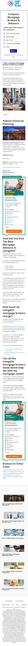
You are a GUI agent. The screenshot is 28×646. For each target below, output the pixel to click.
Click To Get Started (13, 231)
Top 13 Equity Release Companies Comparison (12, 571)
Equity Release (10, 224)
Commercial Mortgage (13, 43)
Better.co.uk (13, 55)
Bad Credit (9, 219)
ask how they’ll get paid (18, 326)
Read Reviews (6, 174)
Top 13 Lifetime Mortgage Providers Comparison (13, 589)
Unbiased (18, 55)
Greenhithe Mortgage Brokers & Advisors (13, 473)
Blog (4, 607)
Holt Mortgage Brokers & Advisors (11, 475)
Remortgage (10, 37)
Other (8, 47)
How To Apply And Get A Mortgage (12, 538)
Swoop (13, 57)
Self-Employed (10, 220)
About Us (12, 607)
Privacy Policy (18, 607)
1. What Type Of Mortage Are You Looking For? (13, 29)
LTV (10, 222)
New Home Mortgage (13, 33)
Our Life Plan (14, 3)
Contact (7, 607)
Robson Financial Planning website (11, 167)
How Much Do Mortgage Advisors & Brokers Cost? (13, 521)
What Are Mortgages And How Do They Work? (12, 504)
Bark (22, 396)
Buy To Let (9, 40)
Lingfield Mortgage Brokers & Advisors (13, 469)
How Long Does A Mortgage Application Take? (11, 554)
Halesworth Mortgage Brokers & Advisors (13, 471)
